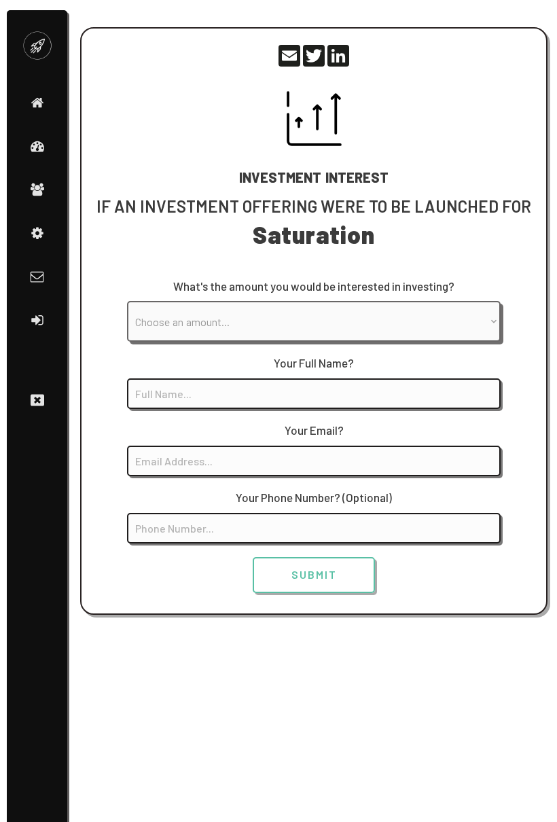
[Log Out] (37, 320)
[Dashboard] (37, 146)
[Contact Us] (37, 276)
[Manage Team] (37, 189)
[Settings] (37, 233)
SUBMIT (314, 574)
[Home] (37, 102)
